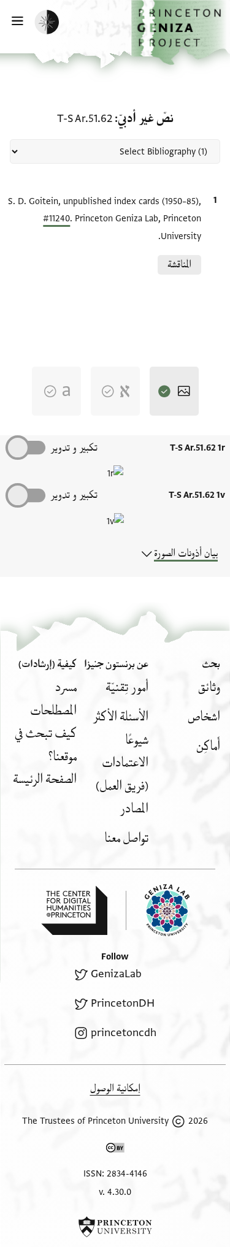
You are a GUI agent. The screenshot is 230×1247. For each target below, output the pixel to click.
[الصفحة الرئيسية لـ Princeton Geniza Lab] (158, 910)
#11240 (56, 218)
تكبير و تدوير (74, 448)
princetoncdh (123, 1033)
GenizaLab (116, 974)
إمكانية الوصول (115, 1088)
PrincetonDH (122, 1003)
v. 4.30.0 (115, 1192)
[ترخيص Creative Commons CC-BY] (115, 1150)
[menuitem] (209, 688)
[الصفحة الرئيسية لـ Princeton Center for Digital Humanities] (74, 910)
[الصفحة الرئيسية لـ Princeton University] (115, 1226)
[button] (180, 32)
